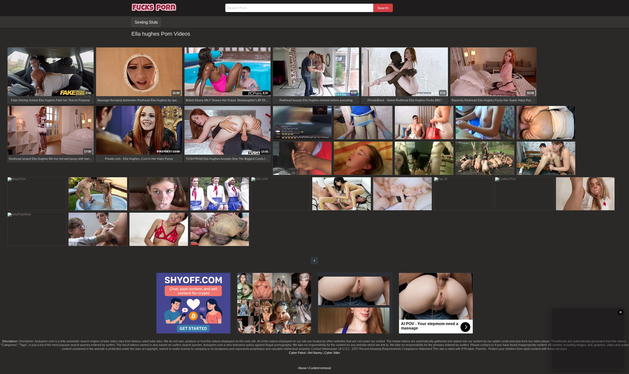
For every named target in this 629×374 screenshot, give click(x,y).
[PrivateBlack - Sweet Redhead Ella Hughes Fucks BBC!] (404, 72)
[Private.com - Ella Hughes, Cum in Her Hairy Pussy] (139, 131)
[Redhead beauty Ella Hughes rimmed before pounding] (316, 72)
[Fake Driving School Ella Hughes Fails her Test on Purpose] (51, 72)
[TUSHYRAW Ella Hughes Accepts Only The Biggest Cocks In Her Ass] (228, 131)
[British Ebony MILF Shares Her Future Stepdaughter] (228, 72)
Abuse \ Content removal (314, 368)
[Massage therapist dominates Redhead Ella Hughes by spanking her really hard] (139, 72)
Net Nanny (315, 353)
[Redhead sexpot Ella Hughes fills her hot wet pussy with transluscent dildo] (51, 131)
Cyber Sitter (332, 353)
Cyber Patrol (297, 353)
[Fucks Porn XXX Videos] (154, 9)
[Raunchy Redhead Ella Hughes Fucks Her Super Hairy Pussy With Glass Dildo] (493, 72)
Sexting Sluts (146, 22)
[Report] (11, 92)
